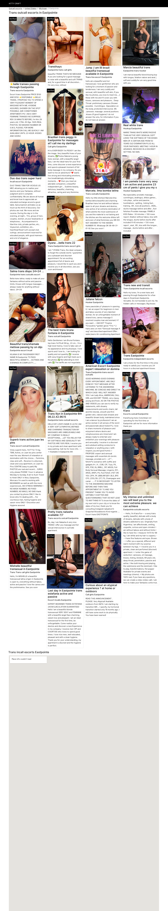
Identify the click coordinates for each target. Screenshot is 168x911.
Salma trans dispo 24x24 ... (27, 271)
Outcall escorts (15, 8)
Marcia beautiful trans (136, 67)
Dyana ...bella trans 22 (61, 242)
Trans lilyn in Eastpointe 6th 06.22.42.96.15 (65, 415)
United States (30, 8)
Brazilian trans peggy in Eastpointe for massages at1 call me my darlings (63, 140)
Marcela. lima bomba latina (102, 190)
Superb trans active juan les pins (27, 441)
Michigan (43, 8)
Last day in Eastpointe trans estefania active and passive (65, 593)
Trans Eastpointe (133, 355)
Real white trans (133, 125)
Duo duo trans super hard (25, 178)
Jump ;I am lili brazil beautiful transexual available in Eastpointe (99, 70)
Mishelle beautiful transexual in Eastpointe (24, 567)
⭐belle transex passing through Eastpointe (24, 86)
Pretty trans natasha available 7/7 (60, 513)
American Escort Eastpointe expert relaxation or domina (103, 367)
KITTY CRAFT (15, 3)
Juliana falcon (94, 299)
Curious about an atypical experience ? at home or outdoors (101, 588)
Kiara (126, 410)
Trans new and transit (136, 285)
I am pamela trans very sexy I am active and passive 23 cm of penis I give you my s (140, 184)
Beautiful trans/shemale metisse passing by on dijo (26, 345)
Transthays (55, 66)
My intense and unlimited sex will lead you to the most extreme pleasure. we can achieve (139, 501)
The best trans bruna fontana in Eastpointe (61, 331)
